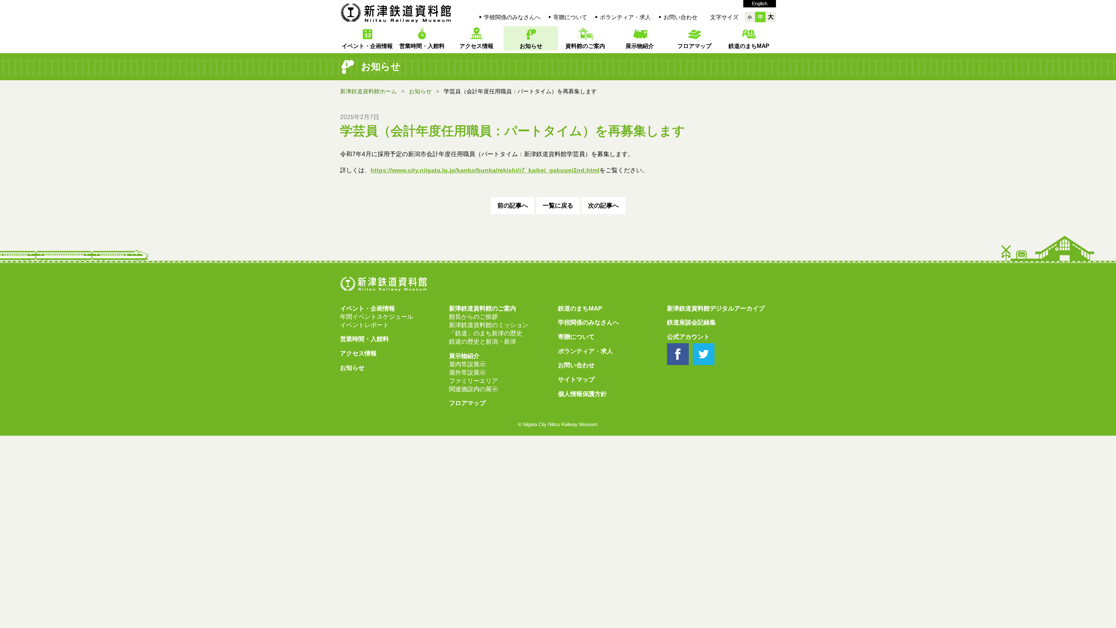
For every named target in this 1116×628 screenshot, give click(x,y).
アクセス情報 (476, 46)
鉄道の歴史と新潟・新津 (482, 341)
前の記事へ (512, 205)
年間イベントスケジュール (376, 317)
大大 (771, 17)
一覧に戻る (558, 205)
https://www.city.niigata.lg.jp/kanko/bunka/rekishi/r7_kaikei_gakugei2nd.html (485, 170)
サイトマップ (576, 379)
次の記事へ (603, 205)
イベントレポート (364, 325)
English (759, 3)
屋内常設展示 (467, 364)
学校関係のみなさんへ (512, 17)
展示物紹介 (640, 46)
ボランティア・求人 (625, 17)
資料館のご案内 (585, 46)
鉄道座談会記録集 (691, 322)
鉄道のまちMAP (748, 46)
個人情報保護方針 (582, 394)
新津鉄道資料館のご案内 (482, 308)
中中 (760, 17)
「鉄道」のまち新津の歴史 (485, 333)
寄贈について (570, 17)
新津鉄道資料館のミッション (488, 325)
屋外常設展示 (467, 372)
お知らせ (531, 46)
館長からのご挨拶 (473, 317)
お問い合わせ (680, 17)
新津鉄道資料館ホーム (368, 91)
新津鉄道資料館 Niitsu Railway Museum (396, 12)
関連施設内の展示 (473, 389)
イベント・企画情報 (367, 46)
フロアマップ (694, 46)
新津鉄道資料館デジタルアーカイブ (716, 308)
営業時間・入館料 (422, 46)
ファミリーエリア (473, 381)
